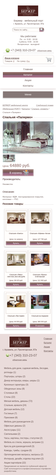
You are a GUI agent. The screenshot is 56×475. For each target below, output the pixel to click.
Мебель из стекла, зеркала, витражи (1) (23, 442)
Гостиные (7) (10, 413)
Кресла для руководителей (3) (19, 446)
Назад (7, 136)
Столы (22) (9, 397)
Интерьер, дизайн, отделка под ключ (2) (24, 458)
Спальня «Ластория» (16, 316)
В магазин (39, 326)
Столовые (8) (11, 393)
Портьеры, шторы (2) (14, 376)
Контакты (28, 85)
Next (50, 157)
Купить (16, 243)
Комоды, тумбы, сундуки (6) (18, 450)
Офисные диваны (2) (14, 426)
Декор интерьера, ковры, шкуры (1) (22, 380)
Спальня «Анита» (16, 233)
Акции (28, 80)
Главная (28, 69)
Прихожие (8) (11, 417)
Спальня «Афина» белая (40, 233)
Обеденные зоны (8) (14, 389)
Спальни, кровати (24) (15, 405)
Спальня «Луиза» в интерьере (40, 276)
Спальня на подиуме (40, 316)
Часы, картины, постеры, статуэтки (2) (23, 438)
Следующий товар (44, 105)
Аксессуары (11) (12, 430)
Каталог (28, 74)
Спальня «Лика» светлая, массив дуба (16, 276)
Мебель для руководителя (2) (18, 421)
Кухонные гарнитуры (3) (16, 384)
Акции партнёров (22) (15, 463)
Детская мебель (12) (14, 409)
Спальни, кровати (40, 109)
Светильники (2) (12, 434)
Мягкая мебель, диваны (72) (18, 401)
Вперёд (49, 136)
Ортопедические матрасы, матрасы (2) (23, 454)
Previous (7, 157)
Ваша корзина (12, 58)
